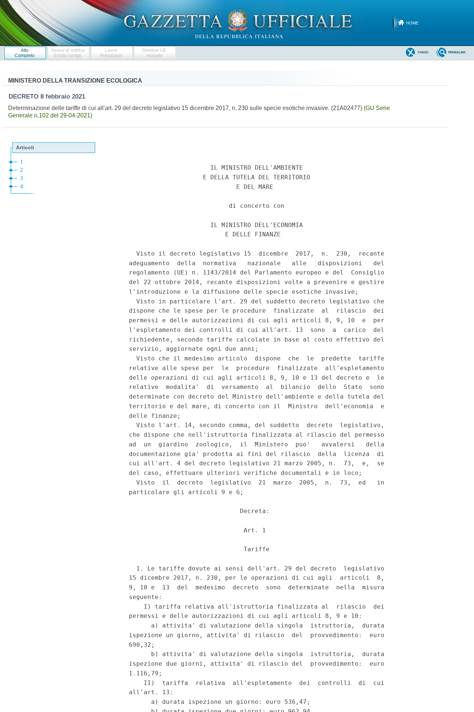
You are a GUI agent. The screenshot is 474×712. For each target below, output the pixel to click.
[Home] (237, 22)
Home (412, 23)
